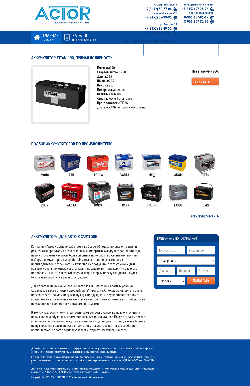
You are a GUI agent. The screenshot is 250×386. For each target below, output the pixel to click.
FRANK (124, 205)
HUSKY (205, 205)
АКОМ (178, 174)
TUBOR (151, 205)
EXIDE (178, 205)
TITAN (205, 174)
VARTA (124, 174)
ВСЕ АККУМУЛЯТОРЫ (203, 216)
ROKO (98, 205)
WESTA (71, 205)
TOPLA (98, 174)
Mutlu (45, 174)
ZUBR (44, 205)
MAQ (151, 174)
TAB (71, 174)
